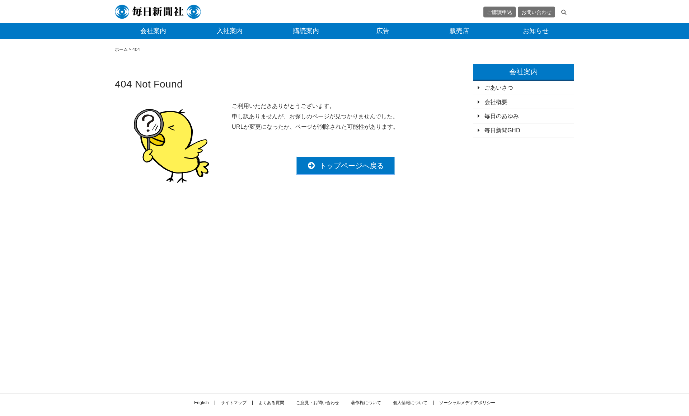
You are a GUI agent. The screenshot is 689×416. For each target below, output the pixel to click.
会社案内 (153, 30)
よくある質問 (271, 402)
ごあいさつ (498, 88)
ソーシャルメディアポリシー (467, 402)
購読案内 (306, 30)
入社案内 (230, 30)
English (201, 402)
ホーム (121, 49)
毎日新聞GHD (502, 130)
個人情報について (410, 402)
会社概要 (495, 102)
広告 (382, 30)
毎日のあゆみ (501, 116)
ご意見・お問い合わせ (317, 402)
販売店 (459, 30)
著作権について (366, 402)
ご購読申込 (499, 12)
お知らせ (536, 30)
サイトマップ (234, 402)
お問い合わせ (536, 12)
